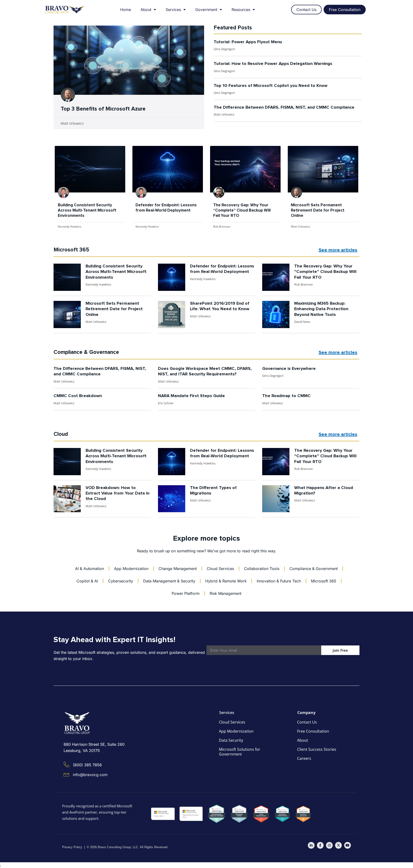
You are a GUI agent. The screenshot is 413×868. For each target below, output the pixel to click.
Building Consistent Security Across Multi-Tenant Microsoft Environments (87, 210)
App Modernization (131, 568)
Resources (241, 9)
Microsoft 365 (323, 581)
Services (173, 9)
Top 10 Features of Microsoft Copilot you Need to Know (270, 86)
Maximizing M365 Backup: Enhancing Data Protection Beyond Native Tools (321, 309)
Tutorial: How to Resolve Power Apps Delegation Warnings (273, 64)
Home (125, 9)
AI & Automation (89, 568)
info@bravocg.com (90, 774)
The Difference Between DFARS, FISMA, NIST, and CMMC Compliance (284, 107)
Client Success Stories (316, 749)
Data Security (231, 740)
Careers (304, 758)
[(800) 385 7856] (66, 764)
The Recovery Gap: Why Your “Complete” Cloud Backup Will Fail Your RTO (242, 210)
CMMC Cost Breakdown (78, 396)
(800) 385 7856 (87, 764)
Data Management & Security (169, 581)
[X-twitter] (338, 845)
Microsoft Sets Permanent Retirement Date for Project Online (317, 210)
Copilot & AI (87, 581)
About (146, 9)
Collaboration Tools (261, 568)
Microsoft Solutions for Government (239, 752)
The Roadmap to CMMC (286, 396)
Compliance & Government (313, 568)
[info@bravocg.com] (66, 774)
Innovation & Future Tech (279, 581)
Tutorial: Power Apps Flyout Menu (248, 42)
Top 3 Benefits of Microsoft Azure (103, 109)
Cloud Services (220, 568)
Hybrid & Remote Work (226, 581)
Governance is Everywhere (289, 369)
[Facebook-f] (320, 845)
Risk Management (225, 593)
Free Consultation (313, 731)
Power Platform (186, 593)
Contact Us (307, 722)
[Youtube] (347, 845)
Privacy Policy (72, 847)
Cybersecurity (120, 581)
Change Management (177, 568)
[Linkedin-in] (311, 845)
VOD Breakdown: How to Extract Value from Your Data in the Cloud (117, 493)
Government (206, 9)
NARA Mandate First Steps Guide (191, 396)
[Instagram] (329, 845)
